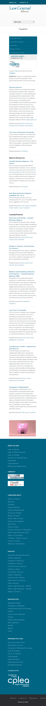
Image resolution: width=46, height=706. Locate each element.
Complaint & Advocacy (16, 561)
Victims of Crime (14, 541)
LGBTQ (10, 611)
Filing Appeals (13, 656)
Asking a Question (14, 558)
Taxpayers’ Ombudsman (19, 387)
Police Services (13, 583)
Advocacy (25, 412)
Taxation (21, 126)
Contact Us (22, 698)
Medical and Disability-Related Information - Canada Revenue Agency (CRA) (21, 274)
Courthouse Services (15, 563)
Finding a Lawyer (14, 569)
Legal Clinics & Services (17, 580)
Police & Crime (13, 527)
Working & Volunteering (16, 544)
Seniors (10, 625)
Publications (33, 698)
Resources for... (16, 49)
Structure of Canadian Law (17, 458)
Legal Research (13, 463)
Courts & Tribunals (14, 653)
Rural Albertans (13, 622)
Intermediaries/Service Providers (19, 608)
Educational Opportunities (17, 466)
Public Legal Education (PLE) (18, 532)
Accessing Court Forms (16, 642)
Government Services (15, 572)
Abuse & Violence (14, 499)
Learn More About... (17, 42)
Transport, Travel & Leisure (18, 538)
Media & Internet (14, 516)
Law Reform (12, 460)
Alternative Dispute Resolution (19, 555)
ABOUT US (12, 2)
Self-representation (29, 206)
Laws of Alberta (13, 449)
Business (11, 502)
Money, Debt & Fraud (15, 518)
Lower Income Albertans (16, 614)
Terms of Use (23, 702)
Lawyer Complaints (14, 575)
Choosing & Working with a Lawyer (20, 648)
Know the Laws (15, 38)
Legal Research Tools (15, 662)
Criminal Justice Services (17, 566)
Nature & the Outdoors (16, 521)
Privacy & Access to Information (19, 530)
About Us (13, 698)
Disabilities (26, 301)
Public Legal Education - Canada (19, 589)
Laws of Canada (13, 455)
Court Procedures (14, 651)
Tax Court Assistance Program (21, 132)
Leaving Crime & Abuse (16, 577)
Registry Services (14, 591)
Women (10, 628)
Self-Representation (15, 665)
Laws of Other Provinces (17, 452)
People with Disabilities (16, 620)
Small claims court (16, 208)
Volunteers (29, 126)
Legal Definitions (14, 659)
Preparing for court (17, 52)
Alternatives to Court (15, 645)
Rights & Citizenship (15, 535)
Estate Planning (13, 507)
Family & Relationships (16, 510)
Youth (10, 631)
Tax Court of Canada (17, 310)
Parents (10, 617)
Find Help (13, 45)
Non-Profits (12, 524)
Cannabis (11, 504)
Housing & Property (15, 513)
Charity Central (15, 87)
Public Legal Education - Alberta (19, 586)
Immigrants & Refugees (16, 606)
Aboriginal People (14, 603)
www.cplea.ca (31, 120)
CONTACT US (23, 2)
